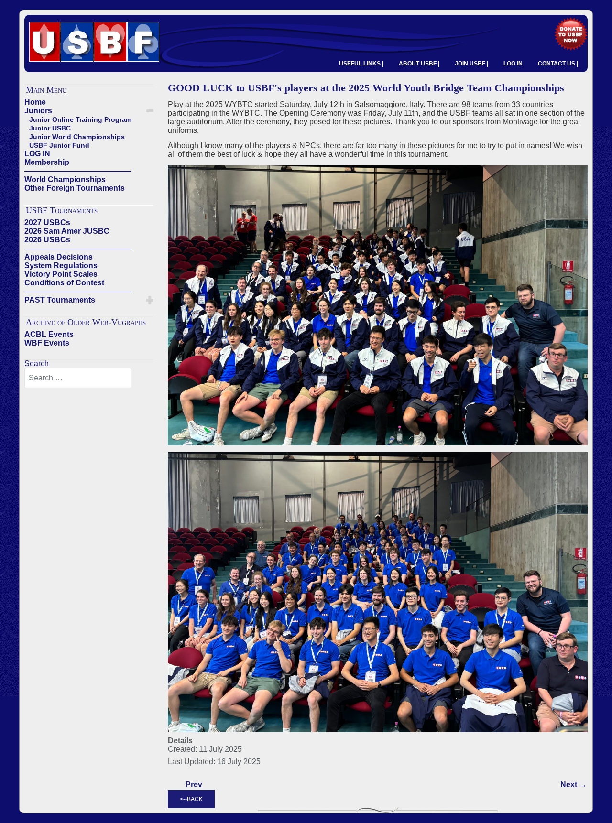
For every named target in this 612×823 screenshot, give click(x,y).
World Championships (65, 179)
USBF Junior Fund (59, 145)
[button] (149, 111)
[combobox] (78, 378)
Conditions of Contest (64, 283)
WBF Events (46, 343)
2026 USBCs (47, 240)
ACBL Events (49, 334)
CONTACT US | (558, 63)
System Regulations (61, 265)
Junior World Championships (77, 137)
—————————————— (77, 171)
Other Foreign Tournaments (74, 188)
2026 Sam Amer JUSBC (66, 231)
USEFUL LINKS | (361, 63)
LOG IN (513, 63)
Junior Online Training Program (80, 119)
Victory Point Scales (61, 274)
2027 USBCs (47, 222)
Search (36, 363)
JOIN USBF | (471, 63)
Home (35, 102)
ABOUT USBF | (419, 63)
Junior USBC (50, 128)
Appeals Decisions (58, 257)
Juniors (38, 111)
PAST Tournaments (59, 300)
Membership (46, 162)
